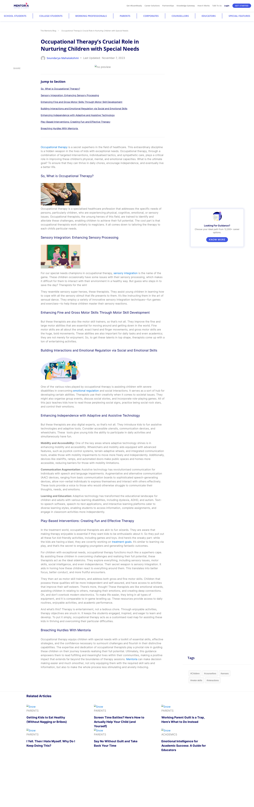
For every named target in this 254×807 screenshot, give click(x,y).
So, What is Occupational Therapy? (60, 88)
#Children (195, 673)
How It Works (204, 5)
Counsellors (180, 15)
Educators (209, 15)
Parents (125, 15)
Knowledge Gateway (186, 5)
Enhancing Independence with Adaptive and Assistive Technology (78, 115)
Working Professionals (91, 15)
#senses (225, 673)
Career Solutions (152, 5)
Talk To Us (217, 5)
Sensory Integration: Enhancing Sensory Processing (70, 95)
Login (226, 5)
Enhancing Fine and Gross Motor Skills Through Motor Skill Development (81, 102)
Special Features (239, 15)
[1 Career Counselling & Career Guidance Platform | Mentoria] (21, 5)
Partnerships (168, 5)
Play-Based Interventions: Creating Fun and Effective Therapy (75, 121)
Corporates (151, 15)
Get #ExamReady (134, 5)
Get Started (241, 5)
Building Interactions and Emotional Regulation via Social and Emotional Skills (84, 108)
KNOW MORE (217, 239)
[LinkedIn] (14, 79)
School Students (15, 15)
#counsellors (210, 673)
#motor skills (196, 680)
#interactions (213, 680)
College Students (50, 15)
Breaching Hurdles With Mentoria (59, 128)
